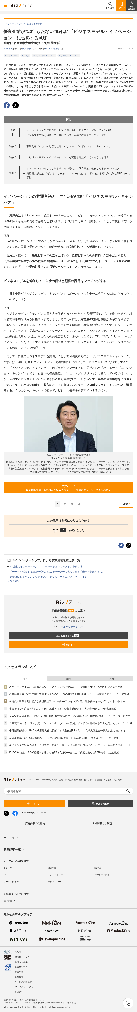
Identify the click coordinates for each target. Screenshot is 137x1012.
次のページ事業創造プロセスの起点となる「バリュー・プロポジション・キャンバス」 (68, 487)
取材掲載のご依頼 (102, 823)
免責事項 (19, 971)
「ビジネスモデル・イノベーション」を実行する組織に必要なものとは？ (67, 157)
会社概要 (19, 976)
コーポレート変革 (101, 874)
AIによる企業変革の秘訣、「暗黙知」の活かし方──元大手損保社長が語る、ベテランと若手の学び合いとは (69, 745)
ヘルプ (18, 951)
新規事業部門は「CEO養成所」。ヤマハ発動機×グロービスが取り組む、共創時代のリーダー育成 (63, 737)
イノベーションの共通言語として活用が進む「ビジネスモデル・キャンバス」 (70, 130)
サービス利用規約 (23, 981)
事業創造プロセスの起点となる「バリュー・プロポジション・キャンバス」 (68, 146)
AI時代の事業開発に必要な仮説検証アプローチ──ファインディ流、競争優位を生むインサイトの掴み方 (67, 701)
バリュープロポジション (68, 55)
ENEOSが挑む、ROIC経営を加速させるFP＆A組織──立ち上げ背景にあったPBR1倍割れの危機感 (64, 752)
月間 (112, 678)
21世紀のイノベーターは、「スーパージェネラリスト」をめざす (46, 566)
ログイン (70, 644)
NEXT (125, 504)
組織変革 (97, 867)
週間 (68, 678)
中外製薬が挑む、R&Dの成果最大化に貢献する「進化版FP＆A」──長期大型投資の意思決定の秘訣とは (67, 730)
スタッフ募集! (21, 961)
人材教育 (25, 55)
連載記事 (8, 900)
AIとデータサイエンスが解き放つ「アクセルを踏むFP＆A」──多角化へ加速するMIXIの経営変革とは (66, 686)
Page (12, 146)
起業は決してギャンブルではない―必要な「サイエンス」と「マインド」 (51, 576)
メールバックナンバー (70, 626)
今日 (25, 678)
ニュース (9, 838)
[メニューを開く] (5, 5)
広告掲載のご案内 (35, 823)
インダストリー (55, 874)
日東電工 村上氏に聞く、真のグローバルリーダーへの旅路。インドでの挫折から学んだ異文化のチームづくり (70, 723)
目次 (68, 119)
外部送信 (19, 991)
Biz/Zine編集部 (52, 48)
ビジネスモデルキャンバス (44, 55)
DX (5, 874)
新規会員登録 (69, 635)
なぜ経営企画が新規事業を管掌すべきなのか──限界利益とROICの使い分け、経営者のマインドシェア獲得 (69, 694)
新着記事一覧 (12, 849)
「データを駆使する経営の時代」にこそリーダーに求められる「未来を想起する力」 (57, 571)
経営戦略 (52, 867)
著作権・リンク (22, 956)
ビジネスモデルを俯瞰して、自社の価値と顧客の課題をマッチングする (66, 135)
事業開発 (8, 867)
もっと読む (13, 580)
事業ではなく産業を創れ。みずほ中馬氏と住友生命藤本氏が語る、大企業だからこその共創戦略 (63, 708)
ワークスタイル (11, 881)
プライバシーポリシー (25, 986)
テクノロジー (54, 881)
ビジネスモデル (11, 55)
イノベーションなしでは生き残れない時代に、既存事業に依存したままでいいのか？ (73, 168)
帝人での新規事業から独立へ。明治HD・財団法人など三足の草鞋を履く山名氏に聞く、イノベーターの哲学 (69, 716)
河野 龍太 (8, 48)
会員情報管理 (21, 966)
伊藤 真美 (27, 48)
